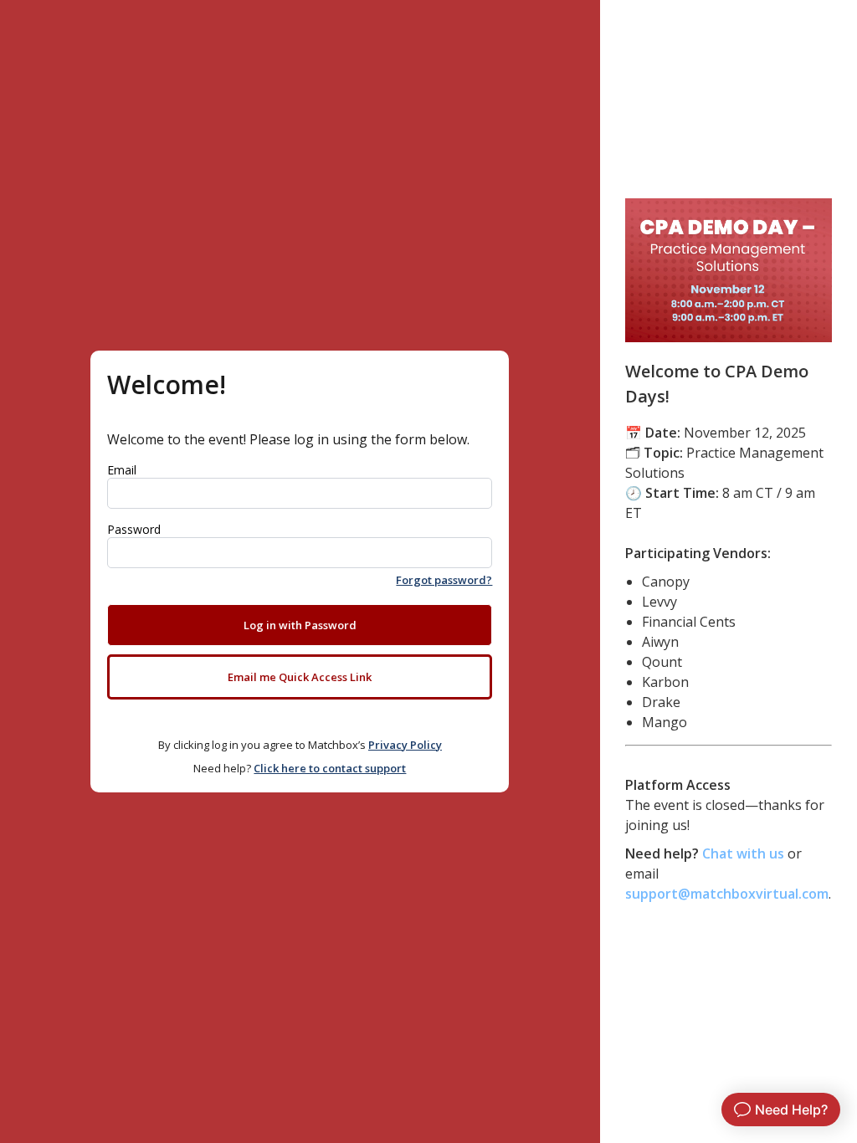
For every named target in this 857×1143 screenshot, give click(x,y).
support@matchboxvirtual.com (727, 893)
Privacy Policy (405, 744)
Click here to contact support (330, 768)
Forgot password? (444, 579)
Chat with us (743, 853)
